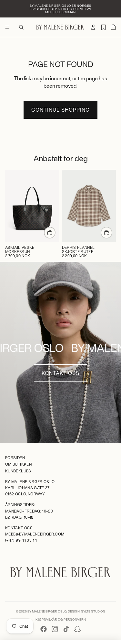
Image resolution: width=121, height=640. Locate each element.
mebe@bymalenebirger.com (34, 534)
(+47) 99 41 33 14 (21, 540)
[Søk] (21, 27)
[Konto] (93, 27)
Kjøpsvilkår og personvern (60, 619)
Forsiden (15, 458)
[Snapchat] (77, 629)
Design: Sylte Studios (86, 611)
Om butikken (18, 464)
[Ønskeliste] (103, 27)
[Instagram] (55, 629)
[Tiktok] (66, 629)
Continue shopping (60, 109)
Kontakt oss (60, 373)
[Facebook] (43, 629)
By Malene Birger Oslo (46, 611)
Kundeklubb (18, 471)
